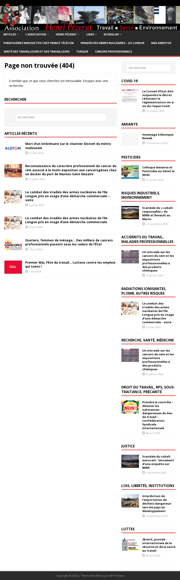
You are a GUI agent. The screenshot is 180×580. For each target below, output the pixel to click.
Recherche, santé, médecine (147, 340)
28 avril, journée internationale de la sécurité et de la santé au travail (158, 545)
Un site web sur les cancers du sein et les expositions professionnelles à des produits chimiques (158, 261)
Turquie (82, 51)
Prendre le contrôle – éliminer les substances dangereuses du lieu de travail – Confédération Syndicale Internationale (157, 415)
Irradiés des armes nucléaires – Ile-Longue (112, 43)
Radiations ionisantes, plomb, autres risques (143, 291)
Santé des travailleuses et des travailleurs (36, 51)
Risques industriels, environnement (140, 195)
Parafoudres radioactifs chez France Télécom (39, 43)
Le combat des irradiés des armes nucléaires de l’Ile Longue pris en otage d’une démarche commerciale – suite (67, 196)
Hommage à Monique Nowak (157, 136)
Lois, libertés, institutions (147, 485)
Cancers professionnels (113, 51)
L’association (35, 34)
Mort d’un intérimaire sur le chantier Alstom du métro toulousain (68, 146)
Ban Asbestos (161, 43)
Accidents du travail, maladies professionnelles (147, 239)
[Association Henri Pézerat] (90, 27)
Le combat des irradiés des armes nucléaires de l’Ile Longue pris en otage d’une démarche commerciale (66, 220)
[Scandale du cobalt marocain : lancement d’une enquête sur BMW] (130, 465)
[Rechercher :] (61, 117)
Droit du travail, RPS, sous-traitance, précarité (148, 389)
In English (111, 34)
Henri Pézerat (66, 34)
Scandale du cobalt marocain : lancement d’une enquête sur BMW (158, 462)
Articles (9, 34)
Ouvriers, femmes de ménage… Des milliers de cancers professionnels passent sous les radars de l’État (69, 242)
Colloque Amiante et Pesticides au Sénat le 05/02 (158, 171)
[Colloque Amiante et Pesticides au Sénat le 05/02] (130, 176)
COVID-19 (129, 80)
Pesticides (130, 157)
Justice (128, 446)
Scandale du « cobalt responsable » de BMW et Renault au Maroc (157, 213)
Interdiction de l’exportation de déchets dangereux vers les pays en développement (156, 503)
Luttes (128, 529)
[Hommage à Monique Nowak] (130, 143)
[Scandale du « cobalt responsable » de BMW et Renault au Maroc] (130, 217)
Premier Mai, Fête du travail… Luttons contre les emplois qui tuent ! (70, 264)
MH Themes (117, 576)
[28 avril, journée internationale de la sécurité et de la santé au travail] (130, 548)
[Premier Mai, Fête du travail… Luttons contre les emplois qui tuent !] (13, 271)
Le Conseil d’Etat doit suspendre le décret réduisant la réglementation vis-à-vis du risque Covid (158, 98)
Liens (90, 34)
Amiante (129, 124)
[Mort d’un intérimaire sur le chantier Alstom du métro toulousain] (13, 152)
